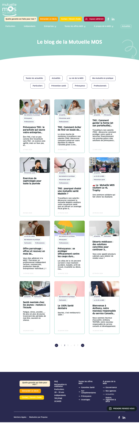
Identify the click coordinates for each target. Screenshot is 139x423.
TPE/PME (58, 398)
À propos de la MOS (109, 382)
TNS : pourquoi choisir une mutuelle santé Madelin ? (69, 191)
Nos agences (111, 391)
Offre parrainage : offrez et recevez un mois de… (34, 251)
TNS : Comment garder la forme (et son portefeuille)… (103, 123)
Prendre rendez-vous (123, 408)
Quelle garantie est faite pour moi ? (21, 19)
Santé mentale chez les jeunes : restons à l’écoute (34, 305)
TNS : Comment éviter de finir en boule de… (69, 128)
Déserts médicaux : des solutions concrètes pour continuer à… (103, 245)
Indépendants (60, 395)
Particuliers (59, 389)
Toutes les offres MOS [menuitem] (74, 26)
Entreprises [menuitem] (49, 26)
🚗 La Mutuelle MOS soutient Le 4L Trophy (103, 188)
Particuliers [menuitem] (10, 26)
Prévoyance (86, 396)
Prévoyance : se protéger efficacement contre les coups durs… (68, 252)
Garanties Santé (87, 387)
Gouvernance (111, 387)
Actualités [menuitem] (126, 26)
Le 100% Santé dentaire (66, 307)
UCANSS (57, 401)
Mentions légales (20, 417)
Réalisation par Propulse (38, 417)
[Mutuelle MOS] (9, 10)
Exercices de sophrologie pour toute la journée (32, 181)
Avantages (85, 400)
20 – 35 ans (59, 392)
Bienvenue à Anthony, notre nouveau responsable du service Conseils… (104, 309)
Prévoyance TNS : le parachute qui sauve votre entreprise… (34, 130)
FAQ (56, 382)
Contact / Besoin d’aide (71, 19)
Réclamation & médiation (60, 385)
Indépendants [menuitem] (29, 26)
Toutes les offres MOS (86, 382)
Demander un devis (48, 19)
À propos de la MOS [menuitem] (102, 26)
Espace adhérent (96, 19)
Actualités (110, 394)
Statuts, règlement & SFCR (111, 400)
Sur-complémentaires (88, 392)
